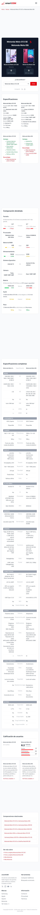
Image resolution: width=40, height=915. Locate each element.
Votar (33, 84)
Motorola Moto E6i (29, 64)
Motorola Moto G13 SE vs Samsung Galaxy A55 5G (18, 825)
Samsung (4, 894)
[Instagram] (5, 886)
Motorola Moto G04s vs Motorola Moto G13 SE (17, 833)
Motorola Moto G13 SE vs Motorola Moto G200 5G (18, 829)
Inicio (3, 9)
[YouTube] (8, 886)
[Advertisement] (20, 186)
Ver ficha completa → (9, 778)
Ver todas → (5, 904)
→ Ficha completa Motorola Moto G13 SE (14, 852)
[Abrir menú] (36, 3)
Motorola (4, 901)
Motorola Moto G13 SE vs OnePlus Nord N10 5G (17, 841)
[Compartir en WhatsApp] (24, 89)
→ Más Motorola (7, 857)
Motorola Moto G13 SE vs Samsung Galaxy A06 (17, 821)
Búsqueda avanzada (27, 880)
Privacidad (24, 896)
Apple (3, 896)
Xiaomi (4, 899)
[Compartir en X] (22, 89)
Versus (7, 9)
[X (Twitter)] (2, 886)
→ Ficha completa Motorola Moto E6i (13, 855)
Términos (24, 899)
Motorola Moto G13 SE (11, 64)
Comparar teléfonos (27, 878)
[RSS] (11, 886)
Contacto (24, 894)
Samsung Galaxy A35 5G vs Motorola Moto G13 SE (18, 837)
